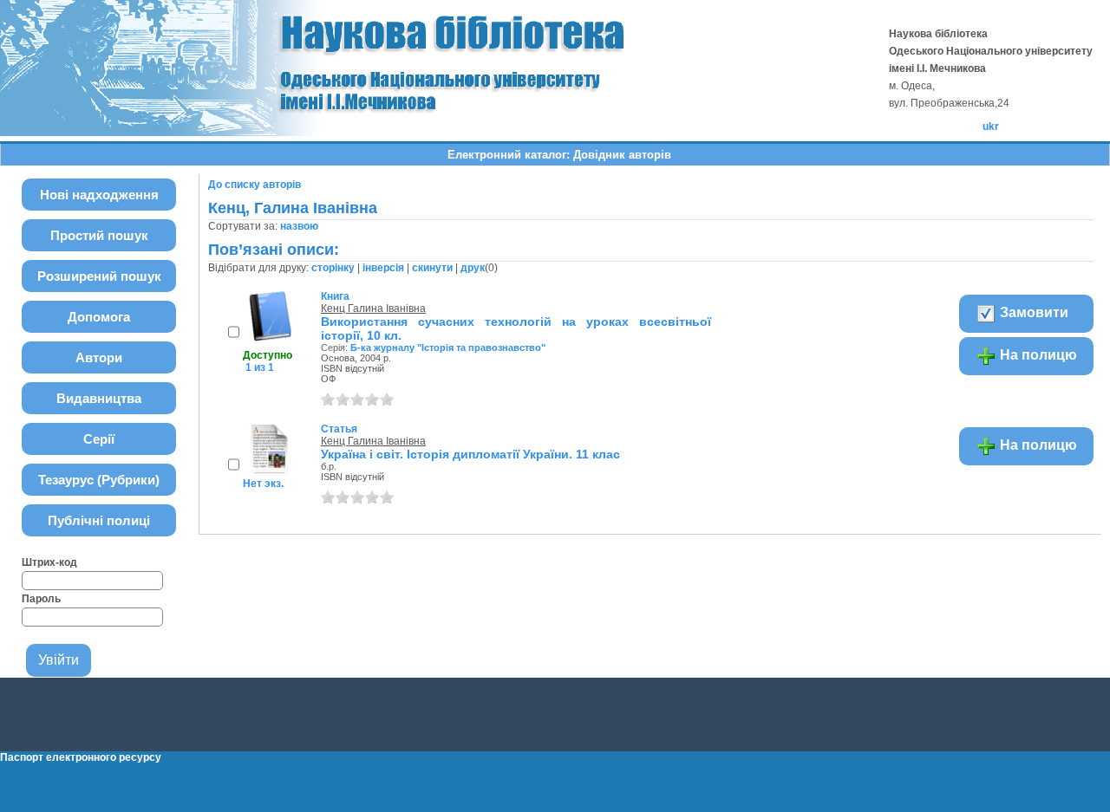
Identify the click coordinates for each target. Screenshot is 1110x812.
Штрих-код (49, 562)
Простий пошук (99, 235)
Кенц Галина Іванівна (373, 308)
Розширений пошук (99, 276)
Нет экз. (263, 483)
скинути (432, 268)
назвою (299, 226)
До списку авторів (254, 185)
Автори (98, 357)
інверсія (383, 268)
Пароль (41, 599)
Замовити (1032, 312)
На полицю (1036, 355)
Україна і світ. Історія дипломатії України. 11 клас (470, 454)
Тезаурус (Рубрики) (99, 479)
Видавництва (98, 398)
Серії (98, 439)
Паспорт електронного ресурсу (80, 757)
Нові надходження (99, 194)
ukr (991, 126)
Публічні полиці (99, 520)
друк (472, 268)
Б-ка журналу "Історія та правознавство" (447, 347)
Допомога (99, 316)
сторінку (333, 268)
